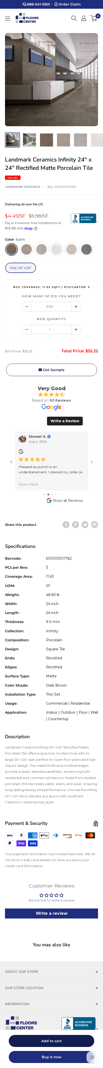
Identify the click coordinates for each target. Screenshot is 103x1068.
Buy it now (52, 1057)
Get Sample (53, 370)
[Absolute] (41, 249)
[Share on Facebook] (66, 519)
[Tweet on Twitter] (85, 519)
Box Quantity (51, 319)
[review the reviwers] (20, 452)
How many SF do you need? (51, 296)
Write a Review (64, 421)
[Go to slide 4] (51, 489)
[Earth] (11, 249)
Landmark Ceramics (22, 187)
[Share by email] (94, 519)
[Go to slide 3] (47, 489)
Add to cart (51, 1041)
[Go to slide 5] (55, 489)
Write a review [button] (52, 907)
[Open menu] (7, 19)
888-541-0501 (38, 4)
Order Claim (69, 4)
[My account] (83, 18)
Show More (28, 479)
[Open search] (74, 18)
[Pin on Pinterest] (75, 519)
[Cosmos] (86, 249)
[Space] (26, 249)
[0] (94, 18)
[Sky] (56, 249)
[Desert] (71, 249)
